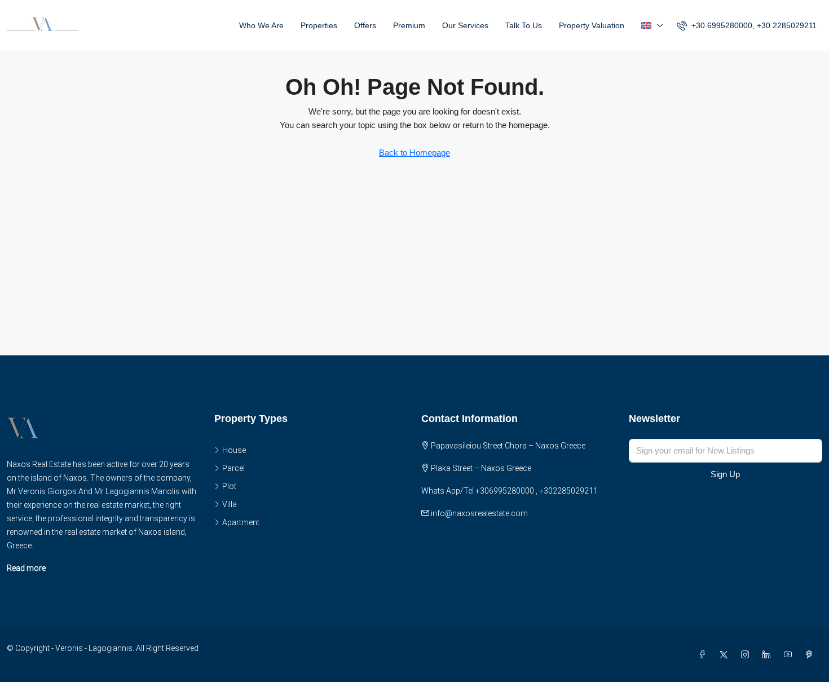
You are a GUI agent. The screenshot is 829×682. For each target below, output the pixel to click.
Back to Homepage (414, 152)
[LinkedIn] (768, 654)
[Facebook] (704, 654)
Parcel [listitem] (233, 468)
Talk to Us (523, 25)
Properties (319, 25)
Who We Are (261, 25)
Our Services (465, 25)
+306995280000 (504, 490)
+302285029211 (568, 490)
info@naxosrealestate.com (479, 513)
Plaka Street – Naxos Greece (481, 468)
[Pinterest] (811, 654)
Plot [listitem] (229, 486)
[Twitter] (726, 654)
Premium (409, 25)
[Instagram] (747, 654)
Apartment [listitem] (240, 522)
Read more (26, 568)
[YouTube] (790, 654)
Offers (365, 25)
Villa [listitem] (229, 504)
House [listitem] (234, 450)
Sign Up (725, 474)
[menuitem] (746, 25)
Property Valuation (591, 25)
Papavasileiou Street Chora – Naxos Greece (508, 445)
